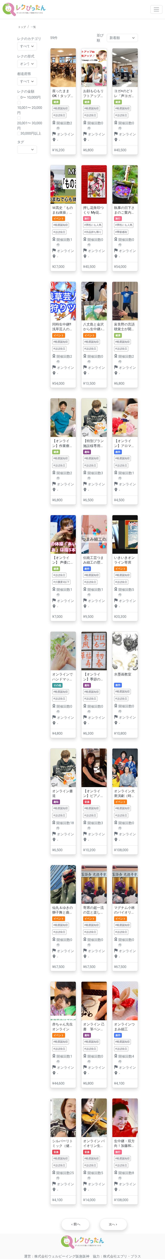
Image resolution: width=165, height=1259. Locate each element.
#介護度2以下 (61, 582)
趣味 (87, 451)
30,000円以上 (31, 133)
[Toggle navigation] (156, 9)
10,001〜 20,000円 (29, 110)
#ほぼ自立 (59, 115)
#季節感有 (121, 232)
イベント (58, 218)
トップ (22, 27)
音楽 (87, 801)
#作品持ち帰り (92, 232)
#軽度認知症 (60, 108)
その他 (57, 685)
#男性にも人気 (92, 225)
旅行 (87, 218)
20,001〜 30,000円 (29, 125)
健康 (56, 102)
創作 (118, 451)
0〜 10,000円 (31, 97)
